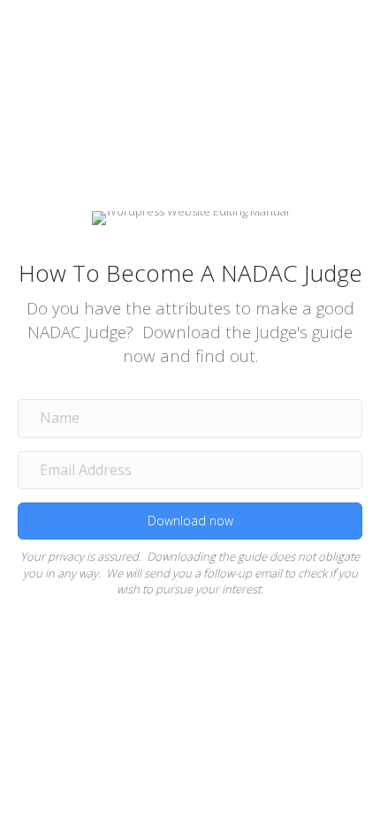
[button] (190, 520)
